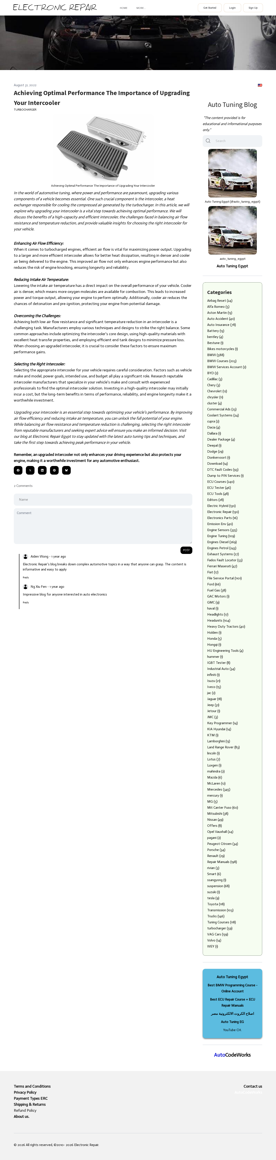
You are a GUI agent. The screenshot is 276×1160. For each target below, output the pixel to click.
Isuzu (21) (213, 681)
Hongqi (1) (214, 645)
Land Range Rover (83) (223, 747)
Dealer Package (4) (221, 439)
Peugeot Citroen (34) (222, 844)
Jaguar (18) (214, 699)
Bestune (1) (215, 343)
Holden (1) (214, 632)
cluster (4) (214, 403)
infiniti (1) (213, 675)
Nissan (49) (215, 820)
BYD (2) (212, 373)
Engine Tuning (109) (221, 536)
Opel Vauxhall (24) (220, 832)
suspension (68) (218, 886)
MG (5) (212, 801)
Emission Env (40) (220, 524)
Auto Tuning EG (232, 1022)
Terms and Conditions (32, 1086)
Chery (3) (213, 385)
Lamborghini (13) (218, 741)
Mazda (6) (214, 777)
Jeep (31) (213, 705)
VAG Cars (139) (217, 934)
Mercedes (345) (218, 789)
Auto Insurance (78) (221, 325)
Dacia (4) (213, 427)
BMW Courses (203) (222, 361)
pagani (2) (214, 838)
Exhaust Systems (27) (223, 554)
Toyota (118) (216, 904)
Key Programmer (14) (222, 723)
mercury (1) (215, 795)
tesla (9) (213, 898)
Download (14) (217, 463)
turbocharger (25, 109)
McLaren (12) (216, 783)
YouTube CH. (232, 1030)
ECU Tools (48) (218, 494)
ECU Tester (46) (219, 488)
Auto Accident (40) (221, 319)
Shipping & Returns (30, 1104)
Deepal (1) (214, 445)
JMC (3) (212, 717)
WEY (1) (212, 946)
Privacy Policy (25, 1092)
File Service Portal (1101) (224, 578)
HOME (123, 7)
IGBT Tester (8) (218, 663)
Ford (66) (214, 584)
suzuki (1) (213, 892)
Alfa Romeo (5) (218, 307)
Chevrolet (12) (217, 391)
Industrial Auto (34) (221, 669)
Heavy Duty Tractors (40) (226, 626)
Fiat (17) (212, 572)
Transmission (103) (220, 910)
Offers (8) (214, 826)
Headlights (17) (217, 614)
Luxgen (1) (214, 765)
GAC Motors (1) (218, 596)
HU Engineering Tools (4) (225, 651)
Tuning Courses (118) (221, 922)
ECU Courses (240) (220, 482)
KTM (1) (212, 735)
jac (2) (211, 693)
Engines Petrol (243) (221, 548)
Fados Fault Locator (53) (225, 560)
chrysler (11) (215, 397)
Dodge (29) (215, 451)
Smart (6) (214, 874)
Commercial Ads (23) (222, 409)
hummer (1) (215, 657)
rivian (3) (213, 868)
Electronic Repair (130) (223, 512)
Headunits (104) (218, 620)
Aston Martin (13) (219, 313)
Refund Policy (25, 1110)
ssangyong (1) (216, 880)
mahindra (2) (216, 771)
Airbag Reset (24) (219, 301)
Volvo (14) (214, 940)
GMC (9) (213, 602)
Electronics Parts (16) (222, 518)
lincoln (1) (213, 753)
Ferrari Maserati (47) (222, 566)
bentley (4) (215, 337)
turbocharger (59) (219, 928)
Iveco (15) (214, 687)
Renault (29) (216, 856)
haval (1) (212, 608)
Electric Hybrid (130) (221, 506)
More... (141, 7)
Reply (26, 577)
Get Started (209, 7)
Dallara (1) (214, 433)
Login (232, 7)
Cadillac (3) (214, 379)
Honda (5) (214, 638)
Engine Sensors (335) (222, 530)
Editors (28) (215, 500)
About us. (21, 1116)
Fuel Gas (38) (216, 590)
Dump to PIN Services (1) (225, 476)
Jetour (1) (213, 711)
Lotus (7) (213, 759)
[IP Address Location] (260, 85)
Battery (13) (215, 331)
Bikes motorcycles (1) (222, 349)
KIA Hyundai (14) (219, 729)
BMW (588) (215, 355)
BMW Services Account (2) (226, 367)
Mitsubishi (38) (217, 813)
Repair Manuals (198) (222, 862)
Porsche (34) (216, 850)
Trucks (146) (215, 916)
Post (186, 550)
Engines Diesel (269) (222, 542)
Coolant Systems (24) (223, 415)
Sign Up (253, 7)
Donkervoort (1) (218, 457)
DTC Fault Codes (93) (222, 469)
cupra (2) (213, 421)
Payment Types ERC (31, 1098)
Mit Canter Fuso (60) (222, 807)
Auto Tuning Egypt (232, 266)
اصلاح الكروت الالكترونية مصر (232, 1013)
